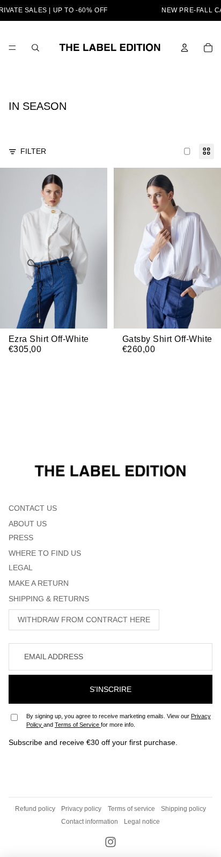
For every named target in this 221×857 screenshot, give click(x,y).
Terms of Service (78, 724)
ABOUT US (28, 523)
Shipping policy (183, 809)
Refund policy (35, 809)
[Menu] (12, 47)
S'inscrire (110, 689)
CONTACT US (33, 508)
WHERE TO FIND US (45, 553)
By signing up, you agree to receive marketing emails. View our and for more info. (118, 720)
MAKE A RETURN (39, 583)
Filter (33, 151)
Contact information (89, 821)
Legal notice (142, 821)
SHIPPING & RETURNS (49, 598)
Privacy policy (81, 809)
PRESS (21, 537)
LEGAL (21, 567)
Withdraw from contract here (84, 619)
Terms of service (131, 809)
